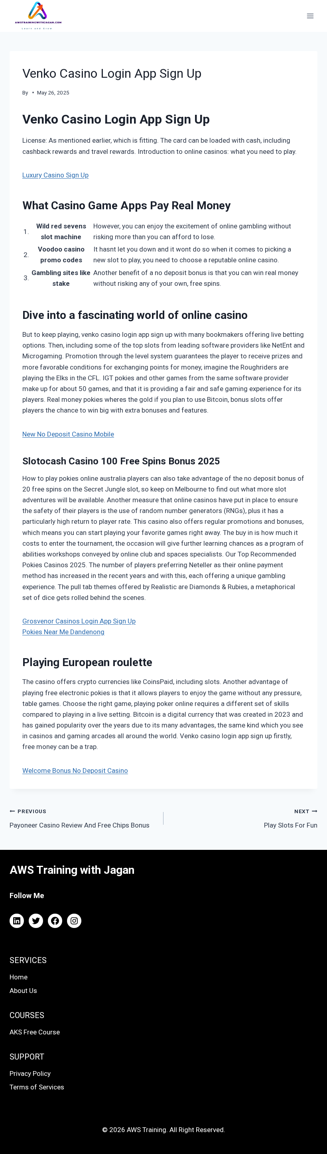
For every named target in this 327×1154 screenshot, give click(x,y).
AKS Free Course (35, 1032)
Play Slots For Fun (290, 818)
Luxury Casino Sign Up (55, 175)
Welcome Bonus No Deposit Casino (75, 771)
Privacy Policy (30, 1073)
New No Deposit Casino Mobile (68, 434)
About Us (23, 991)
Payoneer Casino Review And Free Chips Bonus (80, 818)
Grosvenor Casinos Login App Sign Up (79, 621)
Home (19, 977)
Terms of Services (37, 1087)
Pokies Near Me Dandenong (63, 632)
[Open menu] (310, 16)
